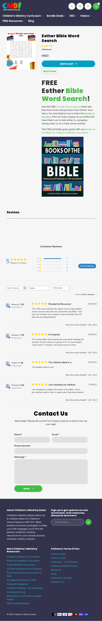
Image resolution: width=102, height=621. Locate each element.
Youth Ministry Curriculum (21, 564)
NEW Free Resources (18, 603)
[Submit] (88, 522)
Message (20, 457)
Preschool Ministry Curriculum (23, 560)
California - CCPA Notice (64, 562)
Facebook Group (16, 592)
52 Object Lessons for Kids (21, 580)
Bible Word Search (64, 94)
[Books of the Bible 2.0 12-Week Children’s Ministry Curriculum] (62, 195)
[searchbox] (13, 288)
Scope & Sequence (17, 584)
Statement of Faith (61, 577)
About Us (56, 569)
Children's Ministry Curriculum (23, 556)
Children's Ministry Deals (25, 614)
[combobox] (39, 288)
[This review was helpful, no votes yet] (89, 324)
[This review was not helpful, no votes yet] (94, 324)
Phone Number (22, 445)
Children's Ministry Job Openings (25, 588)
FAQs (54, 573)
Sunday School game (68, 106)
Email (55, 434)
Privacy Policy (58, 554)
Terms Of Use (58, 558)
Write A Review (87, 266)
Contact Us (57, 581)
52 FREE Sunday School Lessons (24, 568)
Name (18, 434)
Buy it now (49, 71)
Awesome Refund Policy (64, 566)
